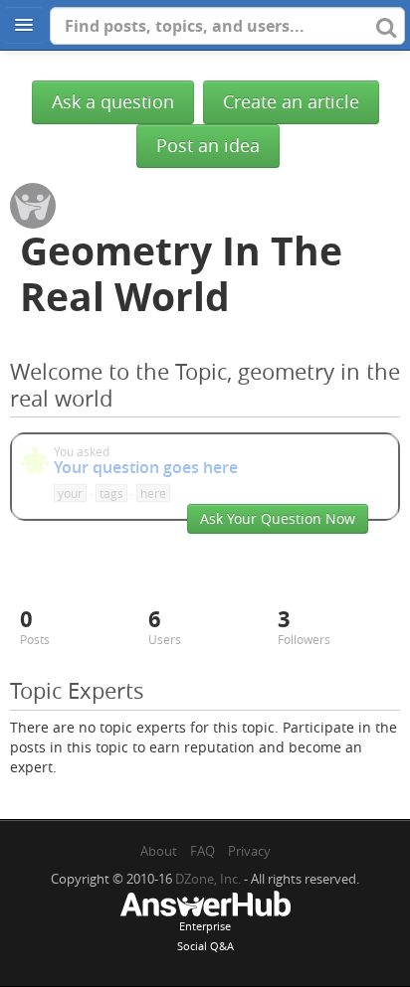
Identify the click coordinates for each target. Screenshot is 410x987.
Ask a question (113, 101)
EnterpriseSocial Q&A (205, 935)
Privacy (249, 851)
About (158, 851)
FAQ (202, 851)
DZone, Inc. (208, 879)
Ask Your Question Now (277, 518)
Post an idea (208, 145)
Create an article (291, 101)
